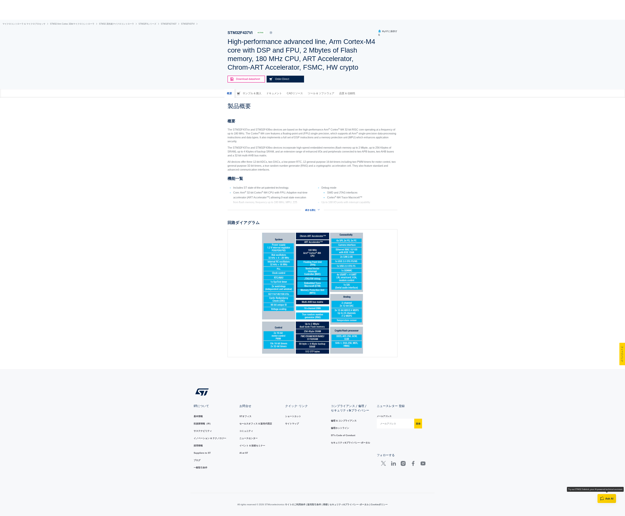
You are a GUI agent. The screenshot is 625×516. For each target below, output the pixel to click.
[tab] (229, 93)
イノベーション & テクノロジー (210, 438)
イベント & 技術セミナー (252, 445)
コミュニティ (246, 431)
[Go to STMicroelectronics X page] (384, 464)
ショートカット (293, 416)
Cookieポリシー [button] (379, 504)
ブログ (197, 460)
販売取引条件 (314, 504)
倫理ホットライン (340, 428)
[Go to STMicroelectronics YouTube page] (422, 464)
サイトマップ (292, 423)
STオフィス (245, 416)
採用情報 (198, 445)
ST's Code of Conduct (343, 435)
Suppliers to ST (202, 453)
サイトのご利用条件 (295, 504)
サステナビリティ (203, 431)
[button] (387, 33)
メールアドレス (384, 416)
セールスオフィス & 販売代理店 (255, 423)
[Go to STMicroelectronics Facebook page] (413, 464)
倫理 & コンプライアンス (344, 420)
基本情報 (198, 416)
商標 (325, 504)
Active (260, 33)
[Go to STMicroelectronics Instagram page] (403, 464)
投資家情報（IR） (203, 423)
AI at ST (243, 453)
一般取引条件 (200, 467)
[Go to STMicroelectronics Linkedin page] (393, 464)
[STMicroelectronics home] (202, 391)
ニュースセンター (248, 438)
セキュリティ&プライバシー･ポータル (350, 442)
